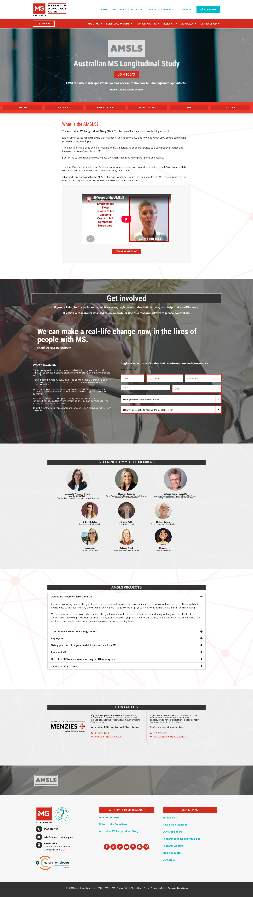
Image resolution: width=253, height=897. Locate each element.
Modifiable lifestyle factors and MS (71, 596)
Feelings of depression (64, 666)
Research (168, 23)
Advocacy (187, 23)
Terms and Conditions (178, 888)
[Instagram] (133, 847)
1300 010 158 (51, 829)
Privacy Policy (123, 888)
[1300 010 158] (39, 829)
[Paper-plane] (146, 847)
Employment (58, 638)
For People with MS (118, 23)
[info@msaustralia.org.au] (39, 837)
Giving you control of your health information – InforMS (83, 645)
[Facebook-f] (107, 847)
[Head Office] (39, 845)
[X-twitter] (113, 847)
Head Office (50, 843)
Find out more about (126, 89)
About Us (93, 23)
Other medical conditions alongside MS (74, 631)
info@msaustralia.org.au (58, 837)
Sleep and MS (58, 652)
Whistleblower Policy (140, 888)
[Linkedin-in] (120, 847)
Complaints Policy (158, 888)
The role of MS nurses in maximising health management (84, 659)
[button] (126, 596)
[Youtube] (126, 847)
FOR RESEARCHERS (146, 23)
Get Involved (209, 23)
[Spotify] (140, 847)
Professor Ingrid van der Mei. (165, 722)
